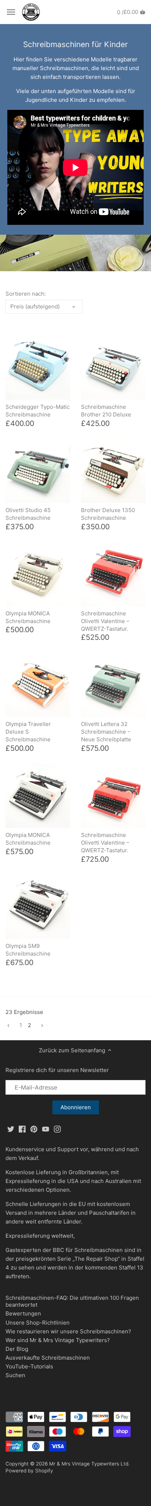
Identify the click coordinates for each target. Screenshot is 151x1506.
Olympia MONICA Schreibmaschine (28, 617)
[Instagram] (57, 1129)
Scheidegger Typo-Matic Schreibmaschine (37, 410)
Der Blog (16, 1348)
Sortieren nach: (25, 294)
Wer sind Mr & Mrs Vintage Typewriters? (57, 1340)
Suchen (15, 1375)
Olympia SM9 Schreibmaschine (28, 949)
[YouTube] (45, 1129)
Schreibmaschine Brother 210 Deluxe (106, 410)
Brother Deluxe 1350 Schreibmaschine (108, 514)
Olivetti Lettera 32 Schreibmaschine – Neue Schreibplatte (106, 732)
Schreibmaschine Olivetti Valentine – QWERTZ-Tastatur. (105, 621)
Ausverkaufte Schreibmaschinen (47, 1357)
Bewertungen (23, 1313)
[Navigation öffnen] (10, 12)
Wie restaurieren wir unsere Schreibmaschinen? (68, 1331)
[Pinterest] (33, 1129)
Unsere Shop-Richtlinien (37, 1322)
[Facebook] (22, 1129)
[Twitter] (10, 1129)
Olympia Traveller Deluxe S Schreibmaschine (28, 732)
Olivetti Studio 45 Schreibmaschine (28, 514)
